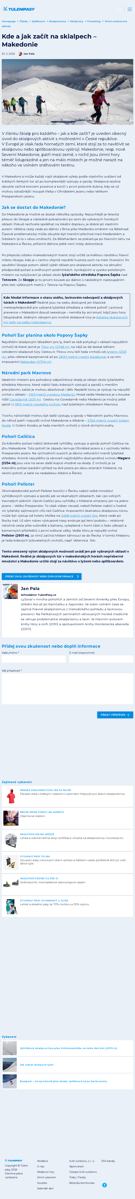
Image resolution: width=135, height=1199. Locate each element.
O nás (40, 1166)
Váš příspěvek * (12, 670)
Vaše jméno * (10, 652)
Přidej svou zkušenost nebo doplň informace (39, 576)
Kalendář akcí (45, 1188)
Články (24, 21)
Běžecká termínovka (81, 1183)
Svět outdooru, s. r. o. (82, 1161)
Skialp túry (76, 21)
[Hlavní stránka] (18, 9)
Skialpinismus (57, 21)
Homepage (9, 21)
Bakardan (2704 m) (36, 362)
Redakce (42, 1161)
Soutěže (42, 1183)
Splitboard (38, 21)
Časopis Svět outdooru (83, 1172)
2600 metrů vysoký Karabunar (83, 357)
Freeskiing (94, 21)
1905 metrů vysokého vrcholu (38, 404)
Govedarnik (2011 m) (25, 399)
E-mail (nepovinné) (82, 652)
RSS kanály (108, 1161)
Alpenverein (76, 1166)
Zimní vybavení (46, 1177)
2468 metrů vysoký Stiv (79, 515)
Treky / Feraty (77, 1177)
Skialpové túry (45, 1172)
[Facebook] (104, 1185)
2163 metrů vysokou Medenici (52, 394)
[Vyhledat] (119, 9)
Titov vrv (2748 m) (55, 347)
